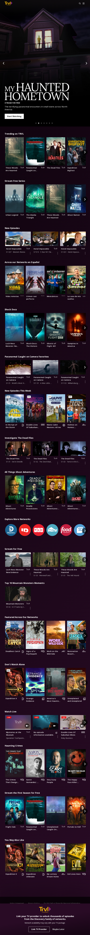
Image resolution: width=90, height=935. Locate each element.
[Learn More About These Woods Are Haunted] (57, 574)
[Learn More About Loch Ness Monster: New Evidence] (30, 574)
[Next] (86, 63)
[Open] (83, 4)
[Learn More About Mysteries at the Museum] (30, 736)
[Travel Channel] (8, 3)
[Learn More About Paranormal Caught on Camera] (30, 381)
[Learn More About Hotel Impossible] (30, 253)
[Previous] (4, 63)
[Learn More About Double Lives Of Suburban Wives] (85, 736)
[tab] (38, 123)
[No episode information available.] (57, 736)
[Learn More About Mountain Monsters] (30, 608)
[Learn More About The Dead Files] (30, 463)
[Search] (79, 4)
